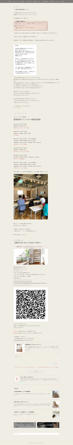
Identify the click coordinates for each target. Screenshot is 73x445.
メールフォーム (23, 231)
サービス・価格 (21, 1)
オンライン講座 (28, 1)
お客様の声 (24, 234)
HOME (9, 1)
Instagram (51, 1)
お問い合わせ (63, 1)
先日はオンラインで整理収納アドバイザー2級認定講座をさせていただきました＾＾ (26, 414)
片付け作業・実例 (45, 1)
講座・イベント (34, 367)
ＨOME (16, 367)
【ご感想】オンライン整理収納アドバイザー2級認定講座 (24, 412)
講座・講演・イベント (36, 1)
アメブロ (56, 1)
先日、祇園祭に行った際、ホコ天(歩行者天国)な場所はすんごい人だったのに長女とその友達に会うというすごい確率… (32, 393)
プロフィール (15, 1)
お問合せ (56, 367)
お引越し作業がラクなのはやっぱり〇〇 (21, 401)
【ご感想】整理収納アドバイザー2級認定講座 (22, 391)
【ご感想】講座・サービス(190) (18, 356)
